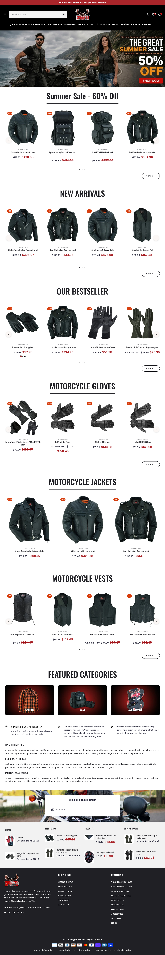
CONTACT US (63, 904)
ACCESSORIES (117, 914)
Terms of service (103, 950)
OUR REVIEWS (63, 900)
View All (150, 368)
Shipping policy (124, 950)
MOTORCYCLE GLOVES (121, 895)
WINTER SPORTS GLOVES (121, 886)
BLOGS (114, 923)
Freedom (20, 837)
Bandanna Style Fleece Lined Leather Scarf (106, 836)
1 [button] (79, 81)
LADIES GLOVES (117, 904)
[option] (23, 137)
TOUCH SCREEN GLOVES (121, 882)
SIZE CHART (116, 918)
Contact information (43, 950)
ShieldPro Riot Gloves (102, 442)
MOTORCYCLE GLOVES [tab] (82, 386)
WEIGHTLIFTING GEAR (120, 891)
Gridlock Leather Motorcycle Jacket (23, 152)
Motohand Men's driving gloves (23, 347)
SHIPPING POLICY (65, 891)
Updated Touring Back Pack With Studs (62, 152)
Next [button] (154, 58)
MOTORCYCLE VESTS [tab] (82, 578)
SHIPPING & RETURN (66, 882)
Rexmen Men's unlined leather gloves (146, 852)
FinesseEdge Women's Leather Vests (22, 634)
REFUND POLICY (64, 895)
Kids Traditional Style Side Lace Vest (142, 634)
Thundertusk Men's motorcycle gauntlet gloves (142, 347)
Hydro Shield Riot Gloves (142, 442)
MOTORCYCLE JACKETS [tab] (82, 481)
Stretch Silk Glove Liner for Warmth (102, 347)
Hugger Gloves (23, 149)
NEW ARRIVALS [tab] (82, 193)
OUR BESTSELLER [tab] (82, 291)
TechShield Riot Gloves (63, 442)
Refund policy (65, 950)
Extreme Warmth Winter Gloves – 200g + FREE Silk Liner (22, 443)
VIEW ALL (150, 176)
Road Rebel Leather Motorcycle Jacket (142, 152)
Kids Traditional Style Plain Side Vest (102, 634)
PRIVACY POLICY (65, 886)
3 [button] (84, 169)
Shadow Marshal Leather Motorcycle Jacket (23, 250)
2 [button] (86, 81)
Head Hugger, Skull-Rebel (105, 852)
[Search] (64, 14)
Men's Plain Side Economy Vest (142, 250)
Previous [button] (11, 58)
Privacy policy (84, 950)
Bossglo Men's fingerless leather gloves (28, 854)
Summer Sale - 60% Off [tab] (82, 95)
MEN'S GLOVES (117, 900)
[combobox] (38, 14)
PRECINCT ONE (117, 909)
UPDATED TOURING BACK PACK (102, 152)
